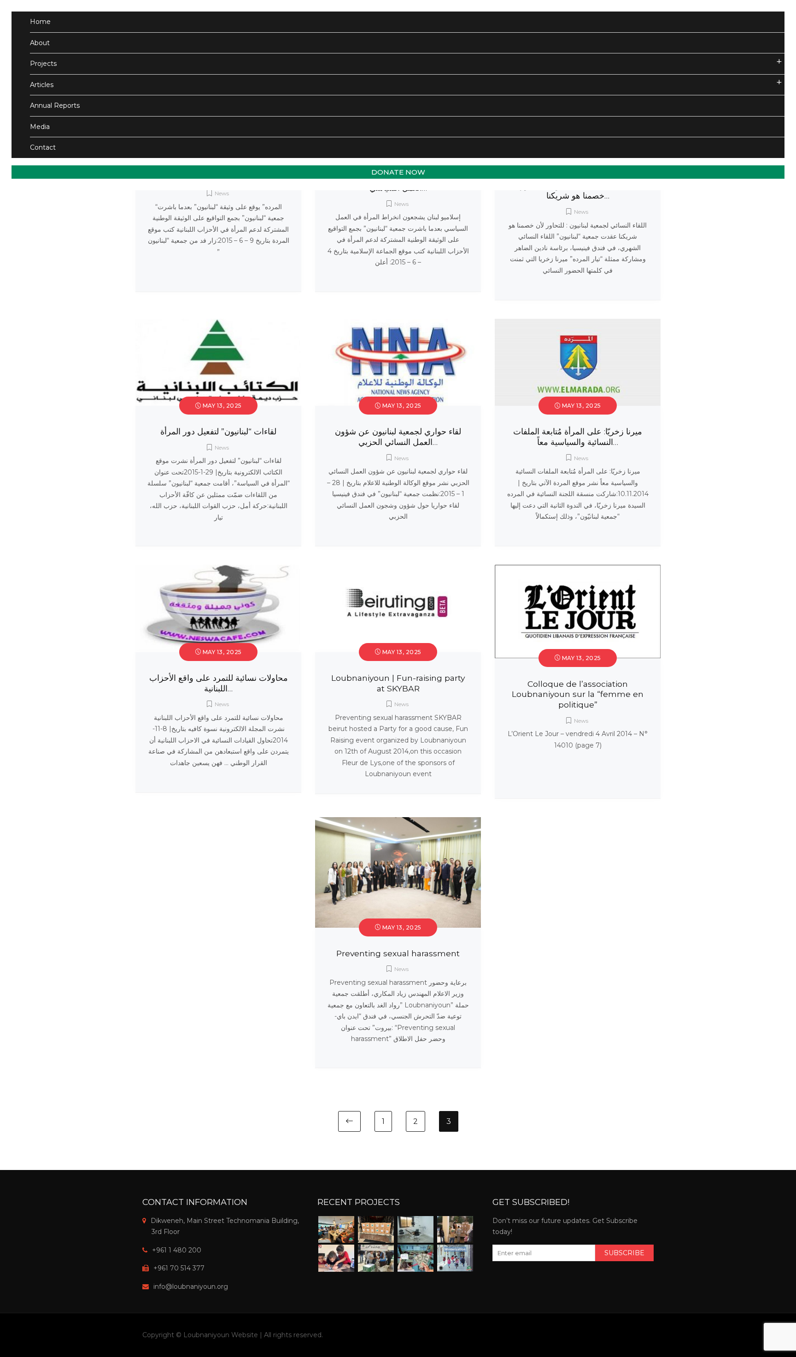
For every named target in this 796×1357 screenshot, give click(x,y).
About (40, 43)
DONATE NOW (398, 172)
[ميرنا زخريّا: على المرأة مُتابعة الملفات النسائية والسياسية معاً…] (578, 324)
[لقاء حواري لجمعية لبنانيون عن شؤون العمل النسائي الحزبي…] (398, 324)
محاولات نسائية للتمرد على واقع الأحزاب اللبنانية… (218, 683)
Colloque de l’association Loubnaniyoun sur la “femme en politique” (578, 694)
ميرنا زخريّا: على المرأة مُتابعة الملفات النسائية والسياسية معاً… (577, 437)
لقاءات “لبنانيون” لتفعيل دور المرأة (218, 431)
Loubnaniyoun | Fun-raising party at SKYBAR (398, 683)
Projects (43, 63)
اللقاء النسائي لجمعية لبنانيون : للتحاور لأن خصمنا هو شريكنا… (578, 191)
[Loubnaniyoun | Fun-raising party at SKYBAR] (398, 570)
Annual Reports (55, 105)
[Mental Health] (336, 1229)
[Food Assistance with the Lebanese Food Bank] (376, 1258)
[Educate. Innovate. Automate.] (336, 1258)
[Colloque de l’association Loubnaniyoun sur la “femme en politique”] (578, 570)
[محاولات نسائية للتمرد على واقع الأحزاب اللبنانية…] (218, 570)
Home (40, 22)
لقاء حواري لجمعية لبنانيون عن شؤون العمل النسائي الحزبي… (398, 437)
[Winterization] (455, 1258)
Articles (41, 85)
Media (40, 127)
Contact (43, 147)
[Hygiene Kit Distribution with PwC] (376, 1229)
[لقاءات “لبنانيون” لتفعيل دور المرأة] (218, 324)
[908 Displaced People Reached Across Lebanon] (455, 1229)
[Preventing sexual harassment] (398, 823)
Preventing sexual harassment (398, 953)
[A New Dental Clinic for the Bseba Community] (415, 1229)
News (222, 193)
